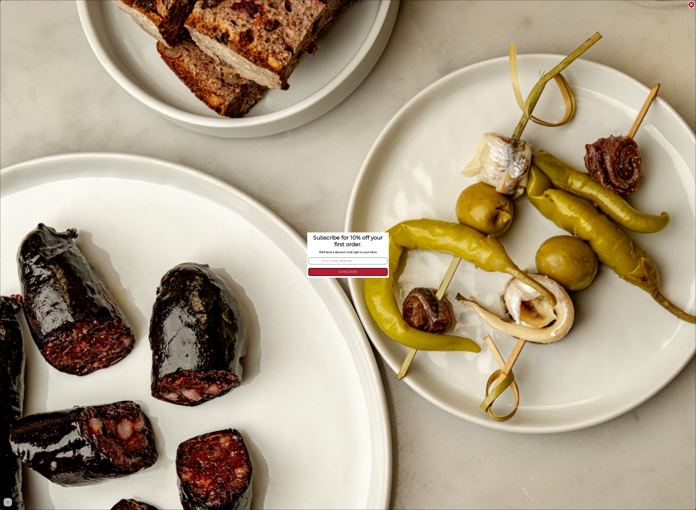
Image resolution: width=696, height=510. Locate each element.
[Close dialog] (691, 4)
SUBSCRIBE (348, 272)
